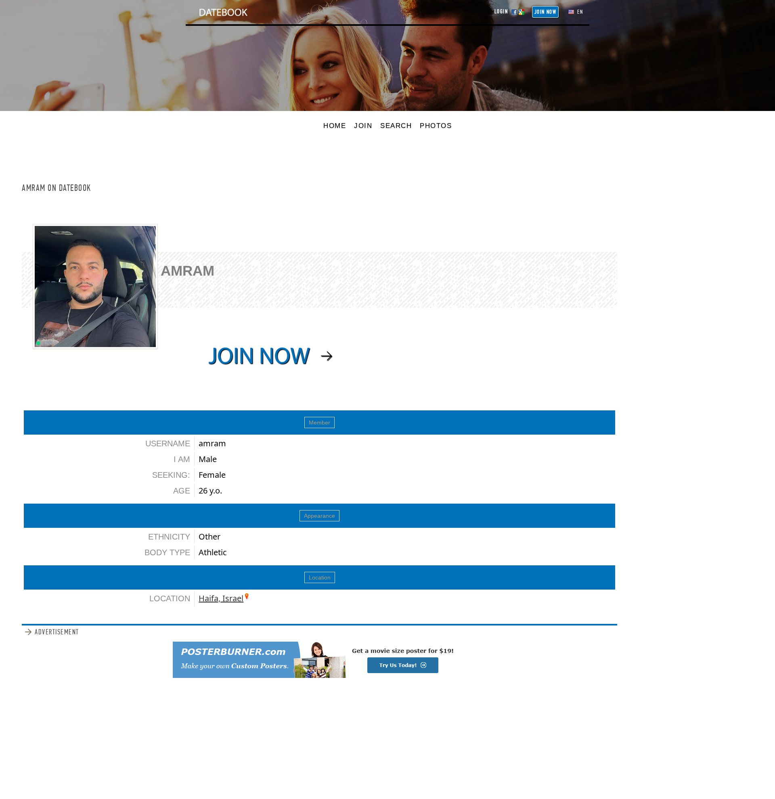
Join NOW (545, 11)
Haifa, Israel (221, 598)
